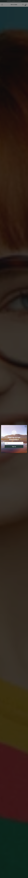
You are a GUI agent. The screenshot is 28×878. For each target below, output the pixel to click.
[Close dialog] (26, 426)
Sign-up (14, 446)
